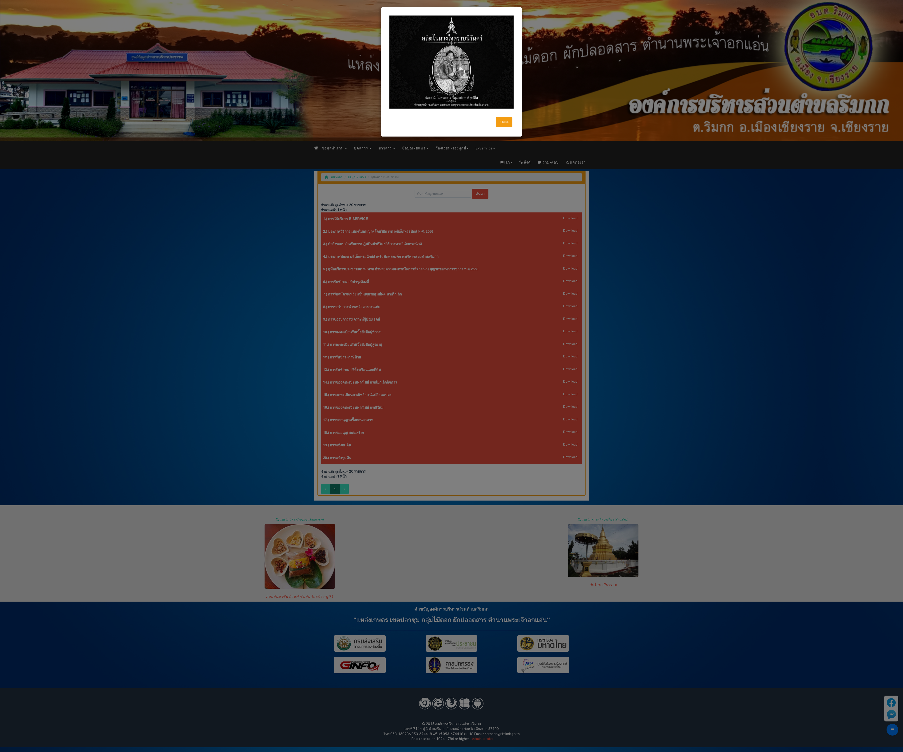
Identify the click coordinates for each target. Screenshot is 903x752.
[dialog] (451, 376)
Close (504, 122)
